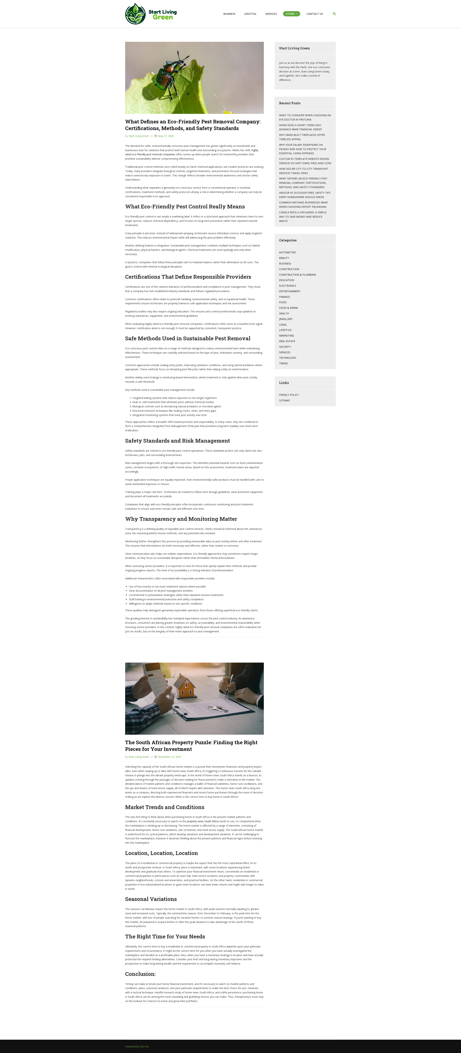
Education (286, 280)
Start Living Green (139, 136)
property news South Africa (203, 821)
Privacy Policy (289, 395)
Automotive (287, 252)
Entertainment (290, 291)
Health (284, 313)
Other (290, 13)
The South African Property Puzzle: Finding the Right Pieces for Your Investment (191, 745)
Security (285, 346)
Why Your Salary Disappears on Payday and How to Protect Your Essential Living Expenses (302, 149)
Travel (283, 363)
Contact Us (314, 13)
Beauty (284, 258)
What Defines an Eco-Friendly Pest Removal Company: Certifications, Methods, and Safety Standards (193, 125)
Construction (289, 269)
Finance (284, 297)
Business (229, 13)
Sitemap (284, 400)
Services (271, 13)
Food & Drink (288, 308)
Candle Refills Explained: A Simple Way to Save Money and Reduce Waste (302, 217)
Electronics (287, 285)
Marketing (286, 335)
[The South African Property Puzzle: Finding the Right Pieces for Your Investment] (194, 698)
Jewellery (285, 319)
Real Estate (287, 341)
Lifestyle (250, 13)
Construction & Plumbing (297, 274)
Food (283, 302)
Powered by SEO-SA (137, 1046)
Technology (287, 357)
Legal (283, 324)
